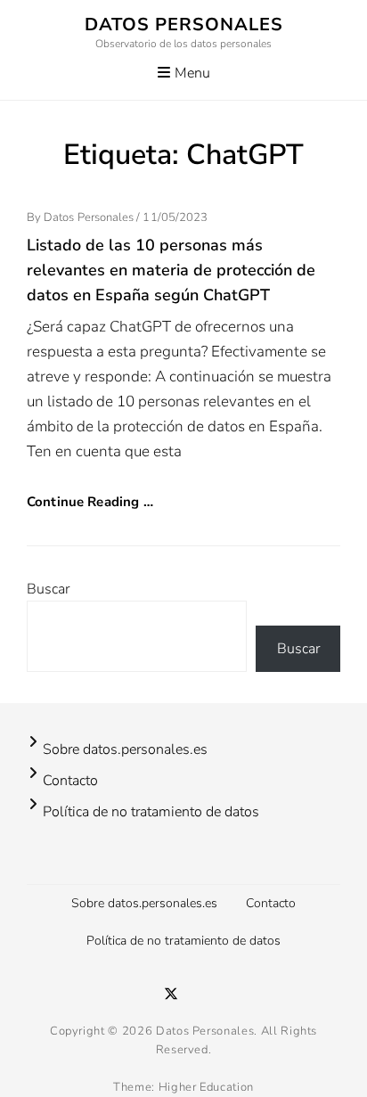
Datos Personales (184, 24)
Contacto (70, 780)
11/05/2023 (175, 217)
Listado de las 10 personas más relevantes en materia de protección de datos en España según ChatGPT (171, 270)
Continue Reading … (90, 502)
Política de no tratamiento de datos (151, 812)
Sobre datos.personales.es (125, 749)
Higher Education (206, 1087)
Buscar (48, 589)
